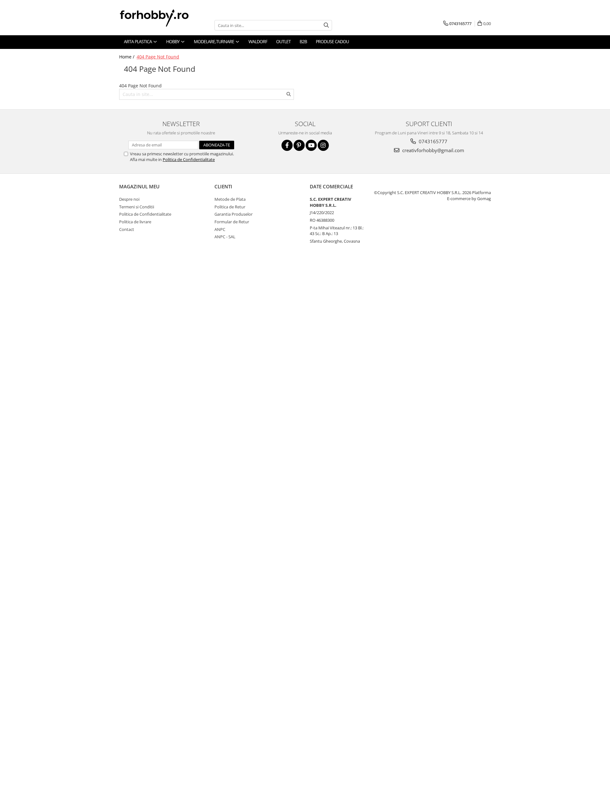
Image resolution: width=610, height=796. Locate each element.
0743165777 (432, 141)
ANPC (219, 229)
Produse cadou (332, 41)
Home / (127, 57)
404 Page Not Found (158, 57)
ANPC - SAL (224, 236)
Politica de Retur (229, 207)
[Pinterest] (299, 145)
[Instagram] (323, 145)
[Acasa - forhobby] (160, 18)
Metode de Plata (230, 199)
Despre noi (129, 199)
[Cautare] (326, 25)
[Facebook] (287, 145)
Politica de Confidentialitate (189, 159)
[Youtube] (311, 145)
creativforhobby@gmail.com (432, 150)
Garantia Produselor (233, 214)
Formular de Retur (231, 222)
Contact (126, 229)
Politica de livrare (135, 222)
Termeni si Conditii (136, 207)
